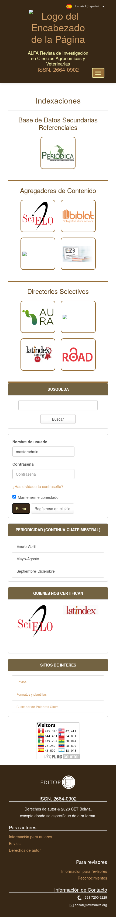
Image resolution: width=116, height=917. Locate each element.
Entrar (21, 508)
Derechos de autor (25, 850)
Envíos (15, 843)
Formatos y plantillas (31, 694)
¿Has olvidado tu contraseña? (37, 486)
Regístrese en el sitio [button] (52, 508)
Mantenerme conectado (38, 497)
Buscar (58, 419)
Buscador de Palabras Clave (37, 706)
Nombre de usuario (29, 441)
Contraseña (23, 464)
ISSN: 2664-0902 (58, 69)
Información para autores (30, 836)
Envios (21, 681)
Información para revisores (84, 871)
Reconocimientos (92, 878)
